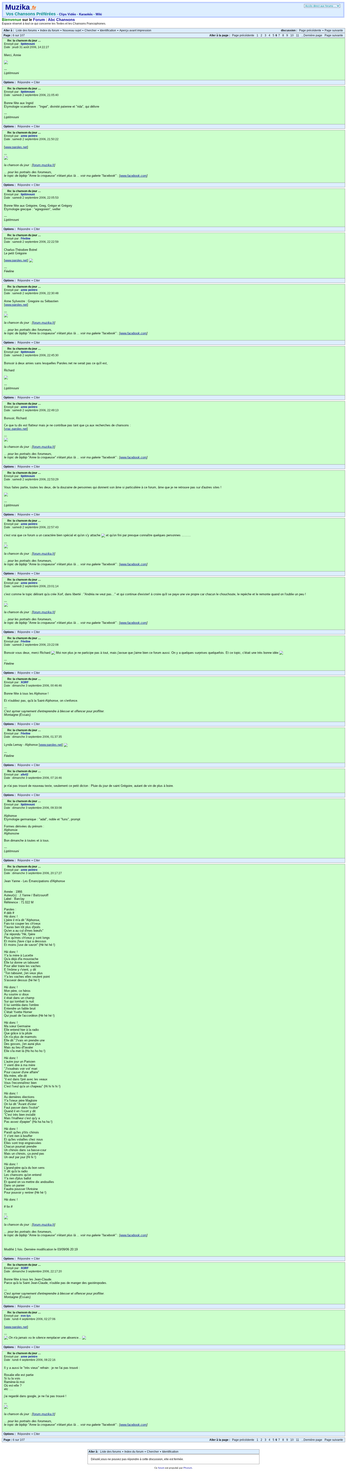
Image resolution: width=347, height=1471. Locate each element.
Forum (39, 20)
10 (292, 35)
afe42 (24, 774)
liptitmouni (28, 44)
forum (161, 1468)
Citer (37, 82)
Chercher (91, 30)
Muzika (17, 7)
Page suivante (334, 30)
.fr (33, 7)
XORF (25, 682)
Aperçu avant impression (135, 30)
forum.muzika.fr (43, 165)
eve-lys (26, 1315)
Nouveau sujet (72, 30)
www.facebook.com (133, 175)
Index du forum (49, 30)
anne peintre (29, 136)
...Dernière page (311, 35)
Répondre (23, 82)
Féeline (25, 238)
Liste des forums (26, 30)
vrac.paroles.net (16, 429)
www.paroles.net (16, 147)
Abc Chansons (61, 20)
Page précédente (310, 30)
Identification (108, 30)
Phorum (187, 1468)
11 (297, 35)
